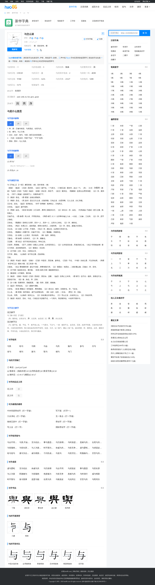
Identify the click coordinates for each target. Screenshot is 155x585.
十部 (131, 223)
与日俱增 (47, 468)
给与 (21, 346)
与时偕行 (84, 474)
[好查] (11, 7)
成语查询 (64, 575)
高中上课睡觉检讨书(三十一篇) (122, 353)
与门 (70, 352)
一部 (112, 211)
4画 (140, 74)
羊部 (131, 206)
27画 (131, 99)
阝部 (140, 138)
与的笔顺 (27, 50)
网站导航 (76, 571)
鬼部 (121, 223)
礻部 (112, 164)
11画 (131, 82)
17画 (112, 91)
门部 (112, 194)
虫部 (140, 130)
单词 (22, 1)
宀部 (121, 160)
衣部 (131, 185)
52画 (140, 112)
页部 (131, 194)
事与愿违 (84, 468)
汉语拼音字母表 (98, 21)
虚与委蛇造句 (85, 448)
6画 (121, 78)
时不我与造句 (49, 448)
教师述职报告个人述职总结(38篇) (123, 349)
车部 (121, 189)
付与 (94, 346)
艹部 (131, 126)
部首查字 (48, 21)
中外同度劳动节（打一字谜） (19, 411)
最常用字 (114, 47)
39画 (112, 112)
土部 (112, 134)
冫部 (140, 185)
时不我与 (11, 479)
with (22, 97)
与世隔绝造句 (12, 448)
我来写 (14, 49)
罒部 (140, 194)
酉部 (112, 160)
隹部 (121, 202)
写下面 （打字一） (64, 411)
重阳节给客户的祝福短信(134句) (123, 357)
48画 (131, 112)
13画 (112, 86)
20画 (140, 91)
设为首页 (137, 1)
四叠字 (113, 60)
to (26, 97)
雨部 (131, 164)
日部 (131, 143)
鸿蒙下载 (49, 1)
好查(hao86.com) (66, 571)
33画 (112, 108)
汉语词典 (84, 7)
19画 (131, 91)
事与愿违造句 (49, 442)
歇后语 (101, 575)
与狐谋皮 (59, 479)
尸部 (112, 189)
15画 (131, 86)
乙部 (112, 219)
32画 (140, 103)
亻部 (121, 130)
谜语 (139, 7)
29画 (112, 103)
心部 (140, 151)
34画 (121, 108)
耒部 (121, 219)
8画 (140, 78)
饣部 (121, 194)
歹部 (121, 185)
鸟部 (131, 168)
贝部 (112, 177)
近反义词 (107, 7)
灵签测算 (95, 575)
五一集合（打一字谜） (65, 416)
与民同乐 (96, 479)
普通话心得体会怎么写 (119, 338)
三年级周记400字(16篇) (119, 345)
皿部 (131, 198)
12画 (140, 82)
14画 (121, 86)
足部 (140, 143)
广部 (131, 160)
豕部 (140, 215)
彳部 (112, 172)
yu (24, 13)
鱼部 (121, 164)
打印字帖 (89, 39)
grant (36, 97)
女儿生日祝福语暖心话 (119, 342)
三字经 (72, 21)
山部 (131, 138)
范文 (37, 1)
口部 (140, 126)
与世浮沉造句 (73, 453)
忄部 (140, 134)
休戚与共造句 (61, 448)
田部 (121, 168)
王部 (121, 143)
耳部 (140, 172)
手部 (140, 206)
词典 (11, 1)
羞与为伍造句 (24, 453)
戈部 (131, 202)
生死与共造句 (97, 442)
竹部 (112, 138)
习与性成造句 (49, 453)
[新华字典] (9, 23)
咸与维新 (96, 474)
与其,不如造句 (24, 442)
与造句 (59, 453)
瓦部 (112, 198)
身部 (140, 219)
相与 (21, 352)
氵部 (112, 126)
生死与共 (47, 479)
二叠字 (125, 55)
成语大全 (96, 7)
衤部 (140, 147)
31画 (131, 103)
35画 (131, 108)
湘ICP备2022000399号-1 (98, 581)
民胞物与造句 (85, 453)
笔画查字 (60, 21)
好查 (8, 13)
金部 (121, 206)
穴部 (140, 168)
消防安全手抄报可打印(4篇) (121, 326)
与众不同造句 (12, 442)
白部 (121, 198)
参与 (82, 346)
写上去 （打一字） (15, 427)
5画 (112, 78)
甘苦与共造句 (97, 453)
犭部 (121, 151)
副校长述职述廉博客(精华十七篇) (123, 361)
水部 (112, 206)
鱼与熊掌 (23, 479)
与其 (9, 346)
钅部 (112, 147)
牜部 (140, 181)
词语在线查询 (55, 575)
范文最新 (91, 571)
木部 (121, 126)
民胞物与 (23, 474)
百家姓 (83, 21)
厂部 (131, 189)
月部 (121, 138)
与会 (45, 346)
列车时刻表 (29, 1)
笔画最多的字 (139, 51)
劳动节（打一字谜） (64, 422)
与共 (58, 346)
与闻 (33, 346)
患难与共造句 (85, 442)
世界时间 (79, 575)
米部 (131, 155)
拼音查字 (35, 21)
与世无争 (59, 474)
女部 (131, 130)
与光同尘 (72, 479)
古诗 (17, 1)
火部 (131, 134)
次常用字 (137, 47)
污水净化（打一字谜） (17, 416)
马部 (112, 185)
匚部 (121, 215)
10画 (121, 82)
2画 (121, 74)
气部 (131, 219)
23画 (131, 95)
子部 (140, 198)
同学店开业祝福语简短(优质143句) (124, 334)
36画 (140, 108)
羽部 (131, 177)
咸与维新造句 (36, 453)
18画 (121, 91)
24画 (140, 95)
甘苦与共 (84, 479)
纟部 (112, 155)
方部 (131, 211)
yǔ (10, 123)
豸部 (131, 215)
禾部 (131, 151)
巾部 (140, 160)
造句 (124, 7)
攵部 (112, 181)
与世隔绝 (35, 474)
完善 (101, 39)
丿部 (112, 215)
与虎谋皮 (72, 468)
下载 (42, 1)
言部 (121, 134)
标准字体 (126, 51)
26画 (121, 99)
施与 (70, 346)
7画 (130, 78)
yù (18, 123)
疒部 (131, 147)
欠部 (140, 177)
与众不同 (59, 468)
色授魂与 (47, 474)
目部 (121, 147)
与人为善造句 (36, 448)
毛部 (140, 189)
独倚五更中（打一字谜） (18, 422)
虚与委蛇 (11, 468)
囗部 (121, 177)
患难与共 (72, 474)
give (32, 97)
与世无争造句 (73, 448)
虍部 (112, 223)
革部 (140, 164)
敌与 (33, 352)
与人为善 (11, 474)
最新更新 (83, 571)
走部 (121, 181)
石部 (112, 143)
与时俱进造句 (73, 442)
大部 (131, 172)
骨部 (112, 202)
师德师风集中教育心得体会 (121, 330)
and (18, 97)
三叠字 (137, 55)
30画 (121, 103)
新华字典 (73, 7)
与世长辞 (96, 468)
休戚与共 (35, 468)
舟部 (121, 172)
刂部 (140, 155)
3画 (130, 74)
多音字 (113, 55)
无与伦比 (23, 468)
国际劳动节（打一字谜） (66, 427)
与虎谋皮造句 (97, 448)
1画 (112, 74)
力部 (112, 168)
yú (26, 123)
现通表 (113, 51)
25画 (112, 99)
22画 (121, 95)
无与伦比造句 (36, 442)
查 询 (145, 33)
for (28, 97)
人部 (140, 211)
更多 (102, 340)
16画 (140, 86)
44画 (121, 112)
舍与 (9, 352)
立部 (140, 202)
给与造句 (11, 453)
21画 (112, 95)
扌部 (112, 130)
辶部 (112, 151)
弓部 (131, 181)
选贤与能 (35, 479)
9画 (112, 82)
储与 (58, 352)
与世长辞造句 (24, 448)
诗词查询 (72, 575)
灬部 (121, 211)
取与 (45, 352)
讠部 (121, 155)
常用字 (125, 47)
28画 (140, 99)
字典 (6, 1)
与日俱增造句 (61, 442)
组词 (116, 7)
